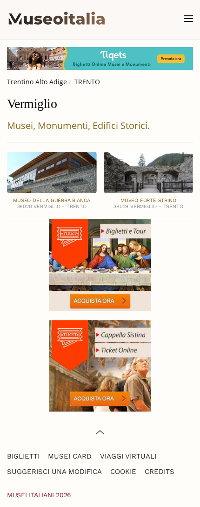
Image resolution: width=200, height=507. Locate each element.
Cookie (123, 471)
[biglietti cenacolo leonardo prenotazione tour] (100, 264)
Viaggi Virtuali (128, 456)
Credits (159, 471)
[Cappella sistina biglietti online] (100, 364)
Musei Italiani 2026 (39, 495)
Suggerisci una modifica (54, 471)
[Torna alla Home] (57, 18)
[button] (188, 18)
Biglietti (23, 456)
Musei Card (70, 456)
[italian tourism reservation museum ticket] (100, 58)
